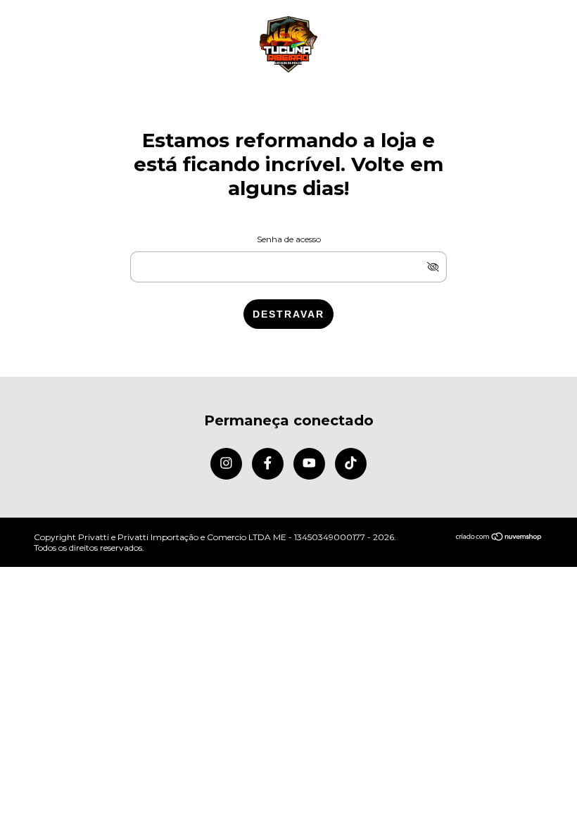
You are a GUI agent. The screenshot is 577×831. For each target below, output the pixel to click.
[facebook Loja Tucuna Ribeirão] (268, 464)
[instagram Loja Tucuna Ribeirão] (226, 464)
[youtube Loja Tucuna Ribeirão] (309, 464)
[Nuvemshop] (499, 537)
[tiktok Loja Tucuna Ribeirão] (351, 464)
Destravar (288, 314)
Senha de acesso (289, 239)
